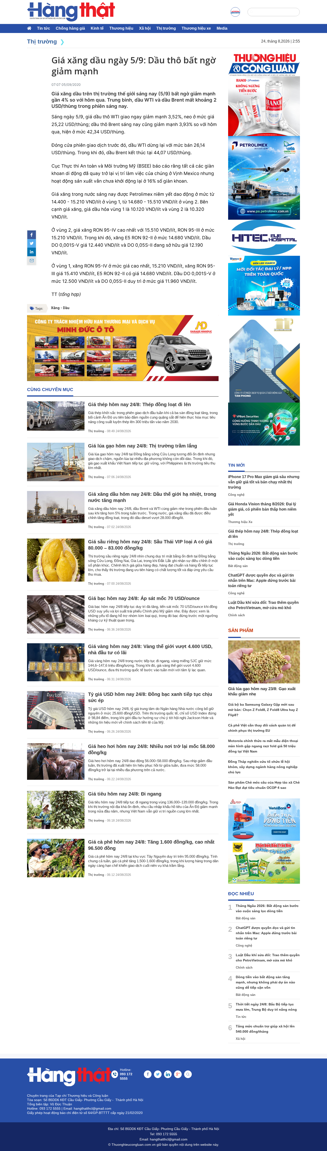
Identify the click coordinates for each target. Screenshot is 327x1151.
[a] (235, 12)
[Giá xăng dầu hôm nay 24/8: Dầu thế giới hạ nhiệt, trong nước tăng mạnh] (56, 507)
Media (222, 28)
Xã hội (145, 28)
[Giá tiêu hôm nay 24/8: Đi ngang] (56, 810)
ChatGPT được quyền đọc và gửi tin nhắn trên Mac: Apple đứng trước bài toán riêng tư (261, 580)
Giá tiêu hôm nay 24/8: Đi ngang (124, 793)
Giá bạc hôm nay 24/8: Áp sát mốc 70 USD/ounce (144, 598)
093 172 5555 (166, 1134)
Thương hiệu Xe (240, 522)
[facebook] (31, 234)
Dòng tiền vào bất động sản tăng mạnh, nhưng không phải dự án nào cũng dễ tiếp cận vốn (265, 982)
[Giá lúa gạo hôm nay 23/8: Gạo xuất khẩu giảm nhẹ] (264, 661)
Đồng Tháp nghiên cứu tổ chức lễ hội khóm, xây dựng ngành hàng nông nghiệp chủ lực (263, 767)
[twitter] (31, 243)
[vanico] (264, 286)
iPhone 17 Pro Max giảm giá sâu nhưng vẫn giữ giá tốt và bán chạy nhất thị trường (263, 482)
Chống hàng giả (70, 28)
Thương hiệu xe (196, 28)
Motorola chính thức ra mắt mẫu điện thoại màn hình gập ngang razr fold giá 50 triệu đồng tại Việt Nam (263, 746)
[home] (71, 12)
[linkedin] (31, 252)
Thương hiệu (121, 28)
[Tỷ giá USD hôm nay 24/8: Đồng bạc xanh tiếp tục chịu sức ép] (56, 710)
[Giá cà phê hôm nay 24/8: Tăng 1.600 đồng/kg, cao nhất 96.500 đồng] (56, 858)
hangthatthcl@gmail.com (168, 1139)
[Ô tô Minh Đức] (123, 348)
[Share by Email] (31, 260)
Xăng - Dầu (60, 308)
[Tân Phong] (264, 359)
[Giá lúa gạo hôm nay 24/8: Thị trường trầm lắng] (56, 462)
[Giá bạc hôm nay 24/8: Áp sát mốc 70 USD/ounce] (56, 614)
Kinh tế (97, 28)
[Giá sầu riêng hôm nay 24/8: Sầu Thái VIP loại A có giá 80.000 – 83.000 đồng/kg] (56, 560)
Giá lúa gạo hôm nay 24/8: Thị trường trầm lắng (142, 445)
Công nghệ (236, 494)
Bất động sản (238, 566)
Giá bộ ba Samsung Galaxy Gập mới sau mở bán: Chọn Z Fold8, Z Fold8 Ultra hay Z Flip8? (263, 710)
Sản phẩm (240, 630)
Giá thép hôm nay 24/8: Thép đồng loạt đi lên (139, 404)
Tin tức (43, 28)
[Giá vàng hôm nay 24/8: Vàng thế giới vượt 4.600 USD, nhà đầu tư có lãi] (56, 662)
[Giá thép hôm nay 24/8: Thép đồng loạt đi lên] (56, 416)
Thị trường (166, 28)
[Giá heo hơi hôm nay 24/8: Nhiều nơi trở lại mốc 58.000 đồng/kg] (56, 761)
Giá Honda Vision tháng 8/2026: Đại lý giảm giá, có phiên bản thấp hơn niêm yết (262, 509)
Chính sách (236, 615)
